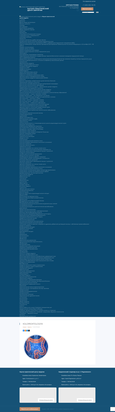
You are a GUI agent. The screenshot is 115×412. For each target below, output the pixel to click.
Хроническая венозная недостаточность (31, 241)
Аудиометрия (23, 116)
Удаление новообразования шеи (29, 254)
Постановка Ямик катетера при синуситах (31, 127)
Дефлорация (23, 208)
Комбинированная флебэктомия (29, 249)
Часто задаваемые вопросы (27, 57)
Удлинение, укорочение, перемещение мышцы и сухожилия (36, 151)
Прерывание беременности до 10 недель (31, 216)
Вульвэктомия (23, 199)
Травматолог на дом (25, 146)
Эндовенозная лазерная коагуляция (30, 246)
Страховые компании (25, 37)
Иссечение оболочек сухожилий (28, 159)
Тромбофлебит (24, 252)
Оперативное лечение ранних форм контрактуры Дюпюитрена (37, 170)
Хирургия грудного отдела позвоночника (31, 266)
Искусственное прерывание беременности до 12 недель (35, 214)
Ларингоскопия (24, 121)
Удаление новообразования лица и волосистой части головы (37, 260)
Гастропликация (24, 230)
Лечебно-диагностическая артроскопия (31, 154)
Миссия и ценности (25, 23)
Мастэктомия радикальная (27, 219)
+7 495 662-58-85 (31, 381)
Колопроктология (24, 303)
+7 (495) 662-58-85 (89, 5)
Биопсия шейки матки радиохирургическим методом (34, 193)
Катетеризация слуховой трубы (28, 118)
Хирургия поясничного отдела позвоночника (32, 265)
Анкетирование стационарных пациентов (31, 54)
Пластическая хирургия (26, 174)
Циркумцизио (23, 234)
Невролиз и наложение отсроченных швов (31, 75)
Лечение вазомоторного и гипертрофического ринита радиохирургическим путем (43, 123)
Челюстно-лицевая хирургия (27, 253)
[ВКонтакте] (23, 330)
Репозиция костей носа (26, 135)
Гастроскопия (23, 300)
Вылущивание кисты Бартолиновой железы (32, 200)
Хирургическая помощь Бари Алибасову (31, 309)
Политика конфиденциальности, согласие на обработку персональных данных (42, 60)
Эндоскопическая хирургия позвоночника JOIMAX (34, 78)
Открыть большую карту (46, 400)
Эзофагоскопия (24, 290)
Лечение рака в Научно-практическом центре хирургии (35, 89)
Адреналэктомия (24, 269)
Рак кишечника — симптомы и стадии (30, 98)
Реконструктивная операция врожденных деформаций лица (37, 257)
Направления (23, 61)
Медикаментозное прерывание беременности (32, 215)
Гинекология (23, 187)
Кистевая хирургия (25, 275)
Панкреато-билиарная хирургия (29, 66)
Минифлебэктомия (25, 244)
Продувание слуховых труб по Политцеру (31, 129)
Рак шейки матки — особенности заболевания (32, 102)
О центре (22, 19)
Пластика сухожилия (25, 143)
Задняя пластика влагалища (28, 209)
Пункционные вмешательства (28, 276)
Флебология (23, 238)
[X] (29, 330)
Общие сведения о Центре (27, 29)
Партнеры (22, 31)
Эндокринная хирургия (26, 268)
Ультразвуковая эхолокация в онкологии (31, 108)
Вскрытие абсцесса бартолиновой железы (31, 197)
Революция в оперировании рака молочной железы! (34, 104)
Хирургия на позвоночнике (27, 262)
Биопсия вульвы (24, 192)
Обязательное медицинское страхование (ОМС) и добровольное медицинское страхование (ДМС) (47, 42)
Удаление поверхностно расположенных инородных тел (35, 149)
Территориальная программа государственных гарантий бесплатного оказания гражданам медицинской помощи (52, 56)
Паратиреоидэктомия (26, 272)
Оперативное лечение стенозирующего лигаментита (34, 158)
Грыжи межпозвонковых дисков (28, 72)
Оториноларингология (26, 114)
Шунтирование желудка (26, 231)
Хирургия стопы (24, 137)
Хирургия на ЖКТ (24, 67)
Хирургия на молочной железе (28, 218)
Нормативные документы (27, 28)
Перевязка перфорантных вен (28, 247)
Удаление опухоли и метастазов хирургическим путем (35, 107)
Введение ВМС (24, 195)
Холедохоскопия (24, 292)
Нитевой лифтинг (24, 184)
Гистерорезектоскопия (26, 205)
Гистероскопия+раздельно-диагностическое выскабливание (36, 206)
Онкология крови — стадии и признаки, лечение (33, 94)
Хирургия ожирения (25, 225)
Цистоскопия (23, 237)
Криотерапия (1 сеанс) (26, 120)
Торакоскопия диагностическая (28, 282)
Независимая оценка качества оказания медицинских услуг (37, 41)
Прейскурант (23, 53)
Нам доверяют (24, 26)
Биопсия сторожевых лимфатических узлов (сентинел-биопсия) (37, 80)
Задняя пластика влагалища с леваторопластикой (34, 211)
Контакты (22, 314)
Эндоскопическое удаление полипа (29, 295)
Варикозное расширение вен (28, 240)
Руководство (23, 32)
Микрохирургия (24, 273)
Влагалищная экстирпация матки (29, 196)
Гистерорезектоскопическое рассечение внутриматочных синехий (38, 203)
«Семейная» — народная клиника (29, 313)
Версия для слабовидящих (29, 409)
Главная (24, 327)
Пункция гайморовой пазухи (28, 133)
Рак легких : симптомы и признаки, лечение (32, 99)
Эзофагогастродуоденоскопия (28, 291)
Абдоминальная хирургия (27, 63)
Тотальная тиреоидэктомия (27, 271)
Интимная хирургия (25, 186)
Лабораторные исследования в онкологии (31, 88)
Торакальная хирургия (26, 278)
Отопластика (23, 181)
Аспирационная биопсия (26, 190)
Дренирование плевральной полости (30, 284)
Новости (22, 306)
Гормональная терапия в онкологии (29, 82)
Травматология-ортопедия (27, 136)
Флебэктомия (23, 243)
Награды (22, 25)
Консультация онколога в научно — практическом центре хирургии (38, 86)
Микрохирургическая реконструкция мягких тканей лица (36, 259)
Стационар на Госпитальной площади (30, 34)
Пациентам (23, 38)
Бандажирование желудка (27, 227)
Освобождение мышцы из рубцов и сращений (33, 156)
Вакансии (22, 21)
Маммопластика (24, 180)
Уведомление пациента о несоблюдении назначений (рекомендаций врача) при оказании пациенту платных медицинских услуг (56, 59)
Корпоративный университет (28, 316)
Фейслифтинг (24, 183)
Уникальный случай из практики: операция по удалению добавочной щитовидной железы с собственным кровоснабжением (54, 224)
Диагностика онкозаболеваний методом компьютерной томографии (39, 83)
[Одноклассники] (25, 330)
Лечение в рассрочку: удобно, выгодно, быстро (33, 40)
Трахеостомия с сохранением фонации (31, 279)
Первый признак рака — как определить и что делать (35, 95)
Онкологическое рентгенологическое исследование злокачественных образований (43, 92)
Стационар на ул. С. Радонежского (29, 35)
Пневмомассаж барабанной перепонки (31, 126)
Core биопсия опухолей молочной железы (31, 113)
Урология (22, 233)
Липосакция (23, 178)
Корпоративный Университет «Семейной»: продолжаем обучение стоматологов (42, 311)
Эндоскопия (23, 285)
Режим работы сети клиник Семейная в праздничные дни (36, 307)
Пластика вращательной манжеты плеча (31, 140)
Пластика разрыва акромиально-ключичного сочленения (36, 142)
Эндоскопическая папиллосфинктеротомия (32, 287)
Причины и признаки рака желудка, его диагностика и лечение (37, 97)
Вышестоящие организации (27, 22)
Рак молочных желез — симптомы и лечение (32, 101)
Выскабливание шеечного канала (29, 202)
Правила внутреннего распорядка (29, 50)
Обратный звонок (87, 8)
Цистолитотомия (24, 235)
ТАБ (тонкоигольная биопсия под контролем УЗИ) (33, 105)
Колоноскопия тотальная (26, 294)
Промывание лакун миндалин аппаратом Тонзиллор (34, 132)
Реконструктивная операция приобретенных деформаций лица (38, 256)
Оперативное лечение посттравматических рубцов (34, 171)
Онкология (22, 79)
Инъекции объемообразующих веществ (31, 212)
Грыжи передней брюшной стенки (29, 64)
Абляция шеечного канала (27, 189)
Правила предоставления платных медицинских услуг (35, 51)
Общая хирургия (24, 301)
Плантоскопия (23, 139)
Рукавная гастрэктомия (26, 228)
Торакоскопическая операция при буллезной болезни (35, 281)
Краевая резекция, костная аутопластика (31, 173)
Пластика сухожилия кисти (27, 145)
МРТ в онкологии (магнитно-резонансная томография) (35, 91)
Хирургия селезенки (25, 69)
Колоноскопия (23, 298)
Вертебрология (24, 263)
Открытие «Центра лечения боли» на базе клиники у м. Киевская (38, 310)
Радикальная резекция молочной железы (31, 222)
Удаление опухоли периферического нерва (32, 76)
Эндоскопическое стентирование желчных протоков (34, 288)
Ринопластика (23, 177)
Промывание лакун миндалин (28, 130)
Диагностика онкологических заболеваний (32, 85)
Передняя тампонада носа (27, 124)
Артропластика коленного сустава (29, 155)
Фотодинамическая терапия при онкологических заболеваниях (38, 110)
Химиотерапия (24, 111)
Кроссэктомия (23, 250)
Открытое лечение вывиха (27, 152)
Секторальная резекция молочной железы (31, 221)
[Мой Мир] (27, 330)
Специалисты (23, 304)
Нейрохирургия (24, 70)
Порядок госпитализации (27, 47)
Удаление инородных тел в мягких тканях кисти (33, 148)
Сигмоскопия (23, 297)
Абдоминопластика (25, 175)
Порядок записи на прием (27, 48)
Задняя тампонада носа (26, 117)
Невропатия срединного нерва (28, 73)
